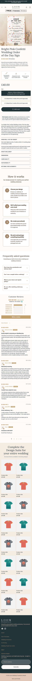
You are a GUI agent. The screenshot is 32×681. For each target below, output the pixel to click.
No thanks (16, 355)
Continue (16, 348)
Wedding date (7, 338)
